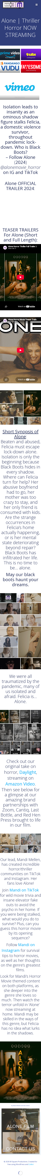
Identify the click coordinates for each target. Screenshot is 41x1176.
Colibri (31, 1164)
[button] (11, 396)
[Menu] (36, 5)
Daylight (27, 772)
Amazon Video (20, 784)
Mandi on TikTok (24, 890)
